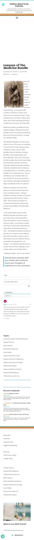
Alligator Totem (14, 393)
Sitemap (6, 452)
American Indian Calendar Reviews (15, 339)
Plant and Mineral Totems (12, 369)
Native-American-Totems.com (15, 530)
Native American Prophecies (13, 359)
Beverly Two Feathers (11, 71)
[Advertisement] (17, 41)
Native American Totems (19, 5)
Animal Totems (8, 342)
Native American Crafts (11, 356)
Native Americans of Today (12, 362)
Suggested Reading (10, 445)
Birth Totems (8, 346)
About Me (6, 435)
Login (5, 275)
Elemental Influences (10, 349)
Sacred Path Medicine (11, 372)
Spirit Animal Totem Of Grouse (19, 414)
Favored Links (8, 442)
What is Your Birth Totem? (14, 524)
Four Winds (7, 352)
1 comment (14, 74)
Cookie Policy (8, 458)
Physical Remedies (10, 366)
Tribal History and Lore (11, 376)
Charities (6, 438)
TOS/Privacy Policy (9, 455)
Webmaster (19, 535)
